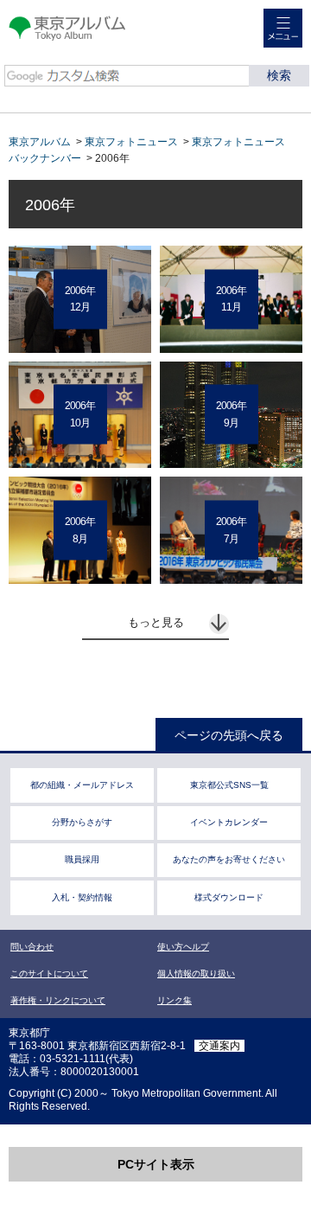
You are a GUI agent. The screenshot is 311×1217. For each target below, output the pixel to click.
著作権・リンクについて (57, 1000)
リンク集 (174, 1000)
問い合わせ (32, 946)
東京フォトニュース (131, 142)
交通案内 (219, 1046)
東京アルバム (40, 142)
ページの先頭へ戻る (229, 735)
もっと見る (156, 622)
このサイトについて (49, 973)
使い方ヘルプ (183, 946)
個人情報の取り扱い (196, 973)
